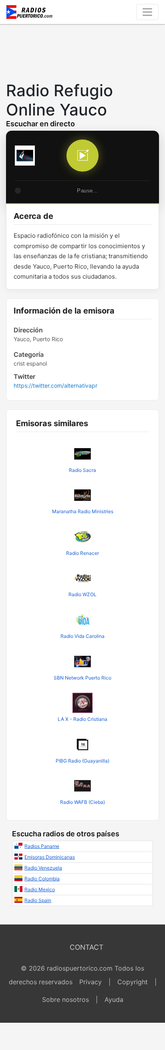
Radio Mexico (39, 889)
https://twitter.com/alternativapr (55, 385)
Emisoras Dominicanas (49, 857)
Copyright (132, 982)
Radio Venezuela (43, 868)
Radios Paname (41, 846)
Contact (86, 947)
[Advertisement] (82, 50)
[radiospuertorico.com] (29, 12)
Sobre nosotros (65, 999)
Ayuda (114, 999)
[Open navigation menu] (147, 12)
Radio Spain (37, 900)
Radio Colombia (42, 879)
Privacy (90, 982)
